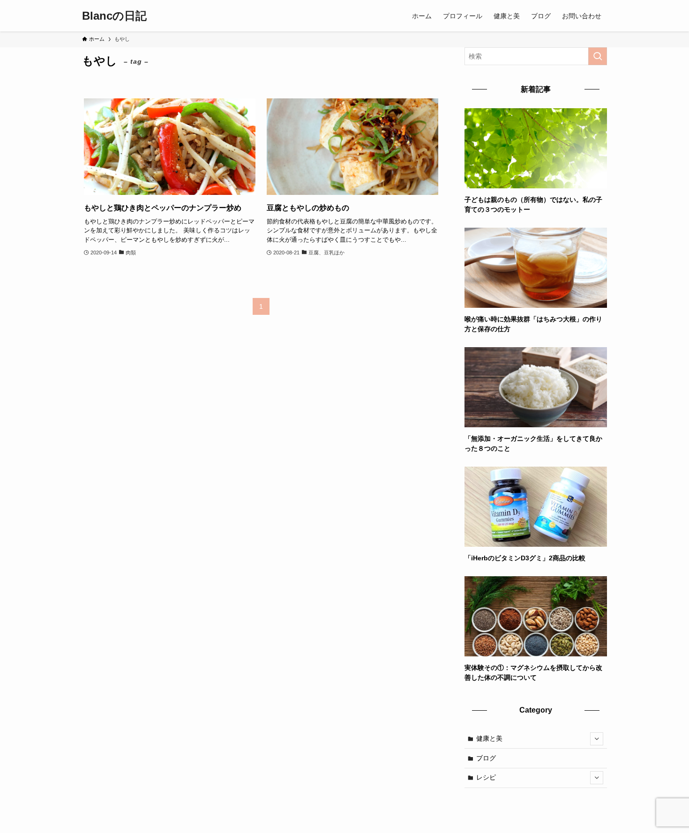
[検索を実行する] (597, 56)
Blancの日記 (114, 16)
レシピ (486, 777)
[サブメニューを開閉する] (596, 738)
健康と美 (489, 738)
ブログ (486, 758)
